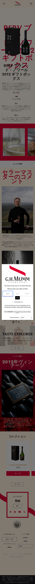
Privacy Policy (10, 311)
